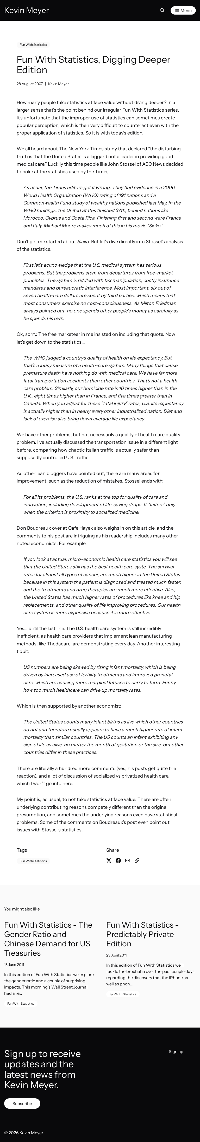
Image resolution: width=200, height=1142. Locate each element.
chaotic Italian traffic (91, 450)
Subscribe (22, 1103)
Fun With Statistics (33, 45)
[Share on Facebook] (118, 860)
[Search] (162, 10)
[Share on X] (108, 860)
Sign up (176, 1051)
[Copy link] (137, 860)
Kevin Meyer (58, 83)
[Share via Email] (127, 860)
